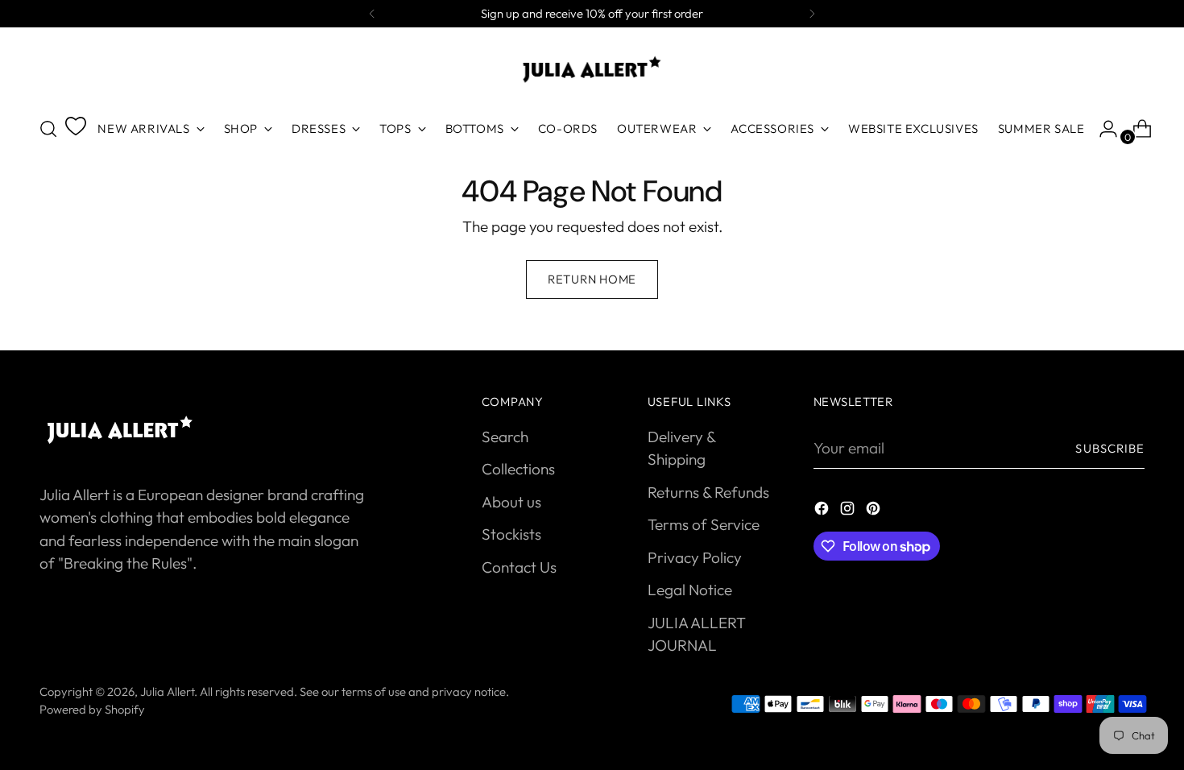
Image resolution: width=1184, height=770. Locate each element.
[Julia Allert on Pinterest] (874, 511)
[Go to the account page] (1102, 129)
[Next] (812, 13)
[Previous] (372, 13)
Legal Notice (690, 589)
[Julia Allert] (592, 69)
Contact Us (519, 567)
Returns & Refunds (708, 492)
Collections (518, 468)
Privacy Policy (695, 557)
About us (511, 501)
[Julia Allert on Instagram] (849, 511)
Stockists (511, 534)
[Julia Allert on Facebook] (823, 511)
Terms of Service (704, 524)
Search (505, 436)
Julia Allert (167, 691)
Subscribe (1110, 448)
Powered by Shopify (92, 709)
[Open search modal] (48, 129)
